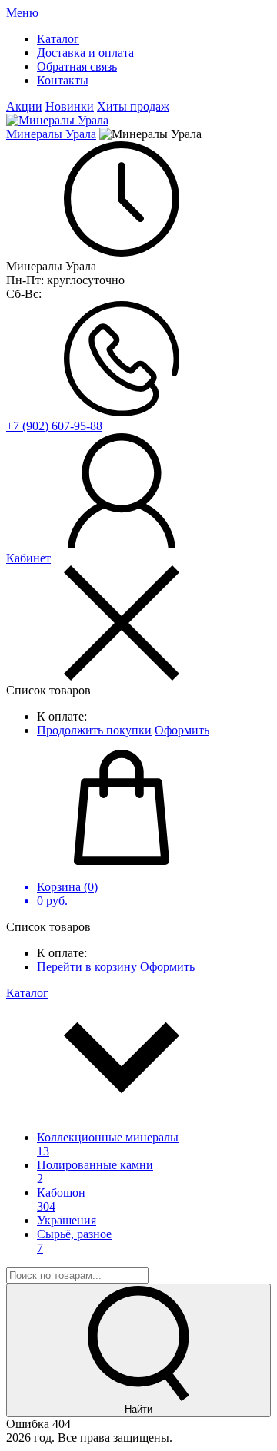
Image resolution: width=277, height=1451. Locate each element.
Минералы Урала (51, 134)
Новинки (69, 106)
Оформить (182, 730)
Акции (24, 106)
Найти (138, 1409)
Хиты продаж (133, 106)
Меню (22, 12)
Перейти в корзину (87, 966)
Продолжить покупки (94, 730)
